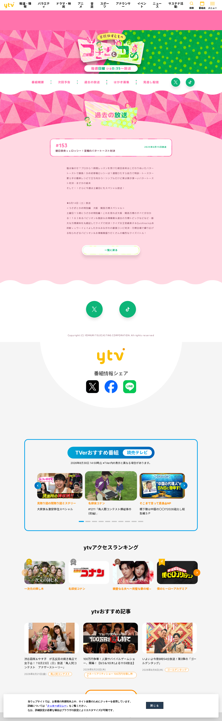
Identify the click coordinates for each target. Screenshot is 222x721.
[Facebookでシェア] (111, 386)
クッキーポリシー (57, 705)
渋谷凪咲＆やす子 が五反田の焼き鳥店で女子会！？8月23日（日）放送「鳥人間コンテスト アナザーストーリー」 (50, 663)
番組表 (202, 8)
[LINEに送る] (129, 386)
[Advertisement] (111, 20)
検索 (191, 8)
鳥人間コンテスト (60, 673)
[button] (81, 521)
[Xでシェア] (92, 386)
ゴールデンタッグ (177, 669)
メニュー (212, 8)
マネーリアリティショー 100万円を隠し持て (110, 675)
